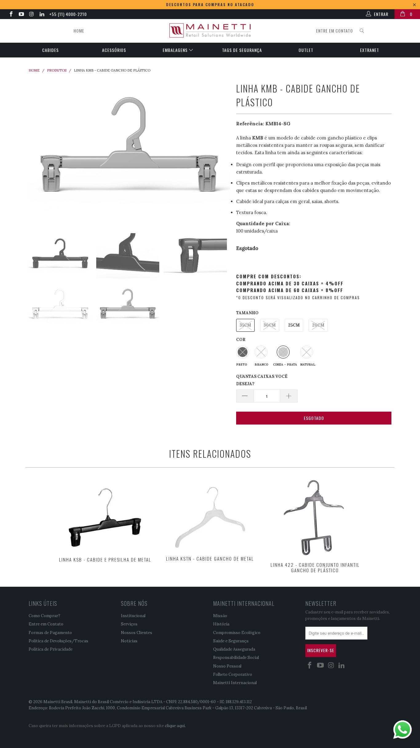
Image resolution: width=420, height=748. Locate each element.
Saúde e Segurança (230, 641)
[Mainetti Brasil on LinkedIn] (42, 15)
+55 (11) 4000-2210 (68, 14)
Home (78, 30)
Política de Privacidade (51, 649)
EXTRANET (369, 50)
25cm (294, 325)
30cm (269, 325)
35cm (245, 325)
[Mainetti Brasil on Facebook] (11, 15)
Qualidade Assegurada (234, 649)
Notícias (129, 641)
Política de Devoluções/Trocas (58, 641)
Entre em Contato (46, 624)
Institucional (133, 615)
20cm (318, 325)
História (221, 624)
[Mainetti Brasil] (210, 31)
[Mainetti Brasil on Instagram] (31, 15)
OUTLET (306, 50)
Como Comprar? (44, 615)
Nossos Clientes (136, 632)
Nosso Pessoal (227, 666)
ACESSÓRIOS (114, 50)
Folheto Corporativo (232, 674)
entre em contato (334, 30)
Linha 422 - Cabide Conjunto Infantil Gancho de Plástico (315, 518)
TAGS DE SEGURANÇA (242, 50)
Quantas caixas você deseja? (261, 380)
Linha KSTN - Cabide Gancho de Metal (210, 515)
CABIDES (50, 50)
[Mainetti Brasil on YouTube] (21, 15)
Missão (220, 615)
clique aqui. (175, 725)
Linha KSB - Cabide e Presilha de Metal (105, 515)
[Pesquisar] (362, 30)
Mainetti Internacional (235, 682)
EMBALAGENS (176, 50)
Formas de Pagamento (50, 632)
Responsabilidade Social (236, 657)
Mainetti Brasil (57, 701)
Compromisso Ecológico (236, 632)
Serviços (129, 624)
